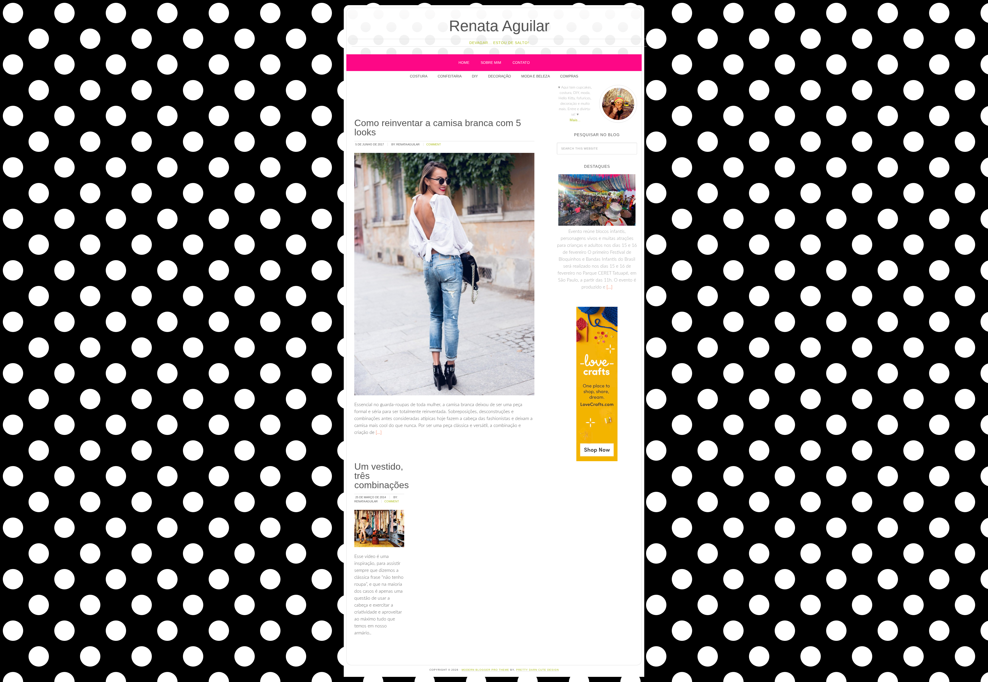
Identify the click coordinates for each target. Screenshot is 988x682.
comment (433, 144)
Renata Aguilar (499, 25)
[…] (378, 432)
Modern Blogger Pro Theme (485, 669)
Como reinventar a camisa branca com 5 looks (437, 127)
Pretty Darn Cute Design (537, 669)
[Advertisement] (447, 100)
